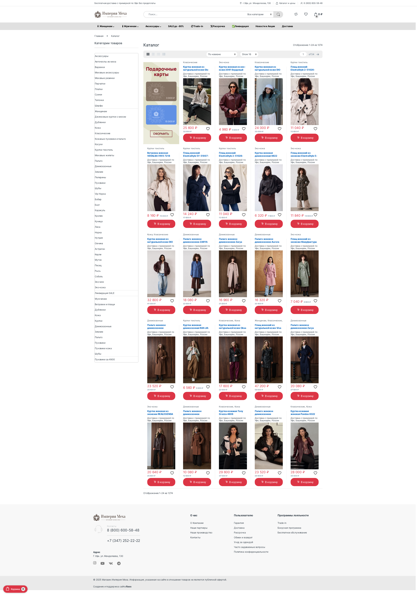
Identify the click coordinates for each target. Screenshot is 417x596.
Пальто (98, 160)
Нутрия (99, 237)
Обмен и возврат (243, 537)
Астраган (100, 248)
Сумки (98, 94)
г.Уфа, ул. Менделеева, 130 (257, 3)
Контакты (195, 537)
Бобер (98, 199)
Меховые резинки (105, 78)
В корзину (199, 137)
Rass (128, 586)
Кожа (149, 234)
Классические (190, 62)
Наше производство (201, 532)
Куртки (98, 320)
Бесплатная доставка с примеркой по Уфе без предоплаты (125, 3)
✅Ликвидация (240, 26)
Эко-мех (99, 281)
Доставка (287, 26)
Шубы (98, 188)
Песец (98, 265)
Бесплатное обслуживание (292, 532)
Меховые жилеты (104, 155)
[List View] (158, 54)
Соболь (99, 276)
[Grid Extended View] (153, 54)
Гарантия (239, 523)
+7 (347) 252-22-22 (123, 540)
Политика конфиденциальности (251, 551)
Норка (98, 232)
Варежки (100, 67)
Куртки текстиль (299, 62)
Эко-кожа (224, 62)
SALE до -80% (176, 26)
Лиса (97, 226)
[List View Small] (163, 54)
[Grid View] (148, 54)
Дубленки (100, 122)
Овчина (99, 243)
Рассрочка (219, 26)
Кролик (99, 215)
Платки (98, 89)
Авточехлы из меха (105, 61)
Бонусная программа (289, 527)
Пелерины (100, 177)
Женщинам (106, 26)
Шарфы (99, 105)
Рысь (98, 270)
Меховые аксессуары (107, 72)
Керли (98, 254)
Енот (97, 204)
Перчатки (100, 83)
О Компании (196, 523)
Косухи (98, 144)
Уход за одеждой (243, 542)
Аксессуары (152, 26)
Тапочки (99, 100)
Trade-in (198, 26)
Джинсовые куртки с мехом (110, 116)
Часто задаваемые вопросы (249, 547)
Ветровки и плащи (105, 304)
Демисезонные (191, 234)
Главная (98, 36)
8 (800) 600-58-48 (313, 3)
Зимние (99, 171)
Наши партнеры (199, 527)
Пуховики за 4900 (105, 359)
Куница (99, 221)
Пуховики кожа (103, 348)
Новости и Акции (265, 26)
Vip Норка (100, 193)
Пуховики (100, 182)
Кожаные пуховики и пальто (110, 138)
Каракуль (100, 210)
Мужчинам (130, 26)
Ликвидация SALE (104, 293)
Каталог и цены (287, 3)
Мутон (98, 259)
